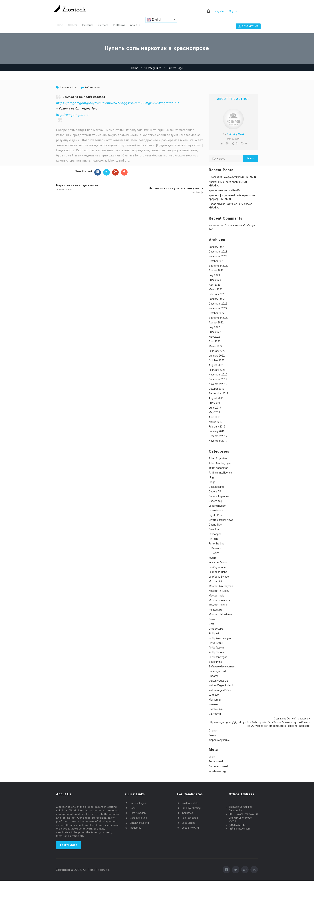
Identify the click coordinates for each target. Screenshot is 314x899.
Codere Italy (215, 501)
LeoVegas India (217, 567)
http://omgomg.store (72, 115)
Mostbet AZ (215, 581)
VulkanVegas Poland (220, 690)
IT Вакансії (215, 548)
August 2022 (216, 322)
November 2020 (218, 374)
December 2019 (218, 379)
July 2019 (214, 402)
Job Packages (138, 803)
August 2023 (216, 270)
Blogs (212, 482)
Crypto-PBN (215, 515)
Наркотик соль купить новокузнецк (176, 188)
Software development (222, 666)
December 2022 (218, 303)
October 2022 (216, 313)
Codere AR (215, 491)
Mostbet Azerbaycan (221, 586)
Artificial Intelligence (220, 472)
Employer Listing (139, 822)
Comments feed (218, 766)
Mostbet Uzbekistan (220, 614)
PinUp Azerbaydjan (220, 638)
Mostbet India (216, 595)
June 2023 (215, 280)
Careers (72, 25)
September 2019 (218, 393)
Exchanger (215, 534)
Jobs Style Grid (138, 817)
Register (220, 11)
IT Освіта (214, 553)
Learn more (68, 845)
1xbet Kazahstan (218, 467)
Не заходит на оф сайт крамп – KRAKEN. (232, 177)
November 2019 (218, 384)
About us (135, 25)
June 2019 (215, 407)
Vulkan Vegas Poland (221, 685)
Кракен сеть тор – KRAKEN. (225, 190)
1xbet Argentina (218, 458)
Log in (212, 756)
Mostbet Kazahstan (220, 600)
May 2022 (214, 336)
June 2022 (215, 332)
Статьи (213, 730)
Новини (213, 704)
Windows (214, 694)
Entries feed (216, 761)
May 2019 (214, 412)
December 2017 (218, 436)
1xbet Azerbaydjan (220, 463)
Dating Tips (215, 524)
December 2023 (218, 251)
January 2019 (217, 431)
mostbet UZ (215, 609)
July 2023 (214, 275)
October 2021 (216, 360)
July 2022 (214, 327)
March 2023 (215, 289)
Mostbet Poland (218, 605)
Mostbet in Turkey (219, 590)
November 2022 (218, 308)
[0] (208, 11)
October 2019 (216, 388)
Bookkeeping (216, 486)
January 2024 (217, 246)
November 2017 (218, 440)
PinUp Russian (217, 647)
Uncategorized (152, 68)
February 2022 (217, 350)
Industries (87, 25)
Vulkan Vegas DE (218, 680)
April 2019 (214, 417)
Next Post (196, 192)
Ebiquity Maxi (235, 134)
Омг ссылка (216, 709)
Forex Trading (216, 543)
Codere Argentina (219, 496)
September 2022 (218, 317)
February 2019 (217, 426)
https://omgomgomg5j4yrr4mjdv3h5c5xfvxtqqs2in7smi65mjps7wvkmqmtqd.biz (117, 103)
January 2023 (217, 298)
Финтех (213, 735)
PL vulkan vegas (218, 657)
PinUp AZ (214, 633)
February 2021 (217, 369)
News (212, 619)
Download (214, 529)
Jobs (133, 808)
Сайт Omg (215, 713)
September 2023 (218, 265)
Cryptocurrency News (221, 519)
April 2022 (214, 341)
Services (103, 25)
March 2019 (215, 421)
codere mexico (217, 505)
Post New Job (138, 813)
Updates (213, 676)
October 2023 (216, 261)
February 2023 (217, 294)
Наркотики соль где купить (77, 185)
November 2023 (218, 256)
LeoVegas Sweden (219, 576)
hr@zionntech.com (240, 828)
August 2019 (216, 398)
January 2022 (217, 355)
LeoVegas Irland (218, 571)
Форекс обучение (219, 740)
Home (59, 25)
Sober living (215, 661)
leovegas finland (218, 562)
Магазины (215, 699)
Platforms (119, 25)
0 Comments (92, 87)
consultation (216, 510)
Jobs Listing (188, 822)
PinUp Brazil (216, 642)
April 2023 (214, 284)
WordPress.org (217, 771)
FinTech (213, 538)
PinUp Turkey (216, 652)
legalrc (212, 557)
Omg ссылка (216, 628)
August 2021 (216, 365)
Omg (211, 623)
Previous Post (65, 189)
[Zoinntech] (71, 8)
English (156, 19)
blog (211, 477)
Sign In (233, 11)
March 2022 (215, 346)
